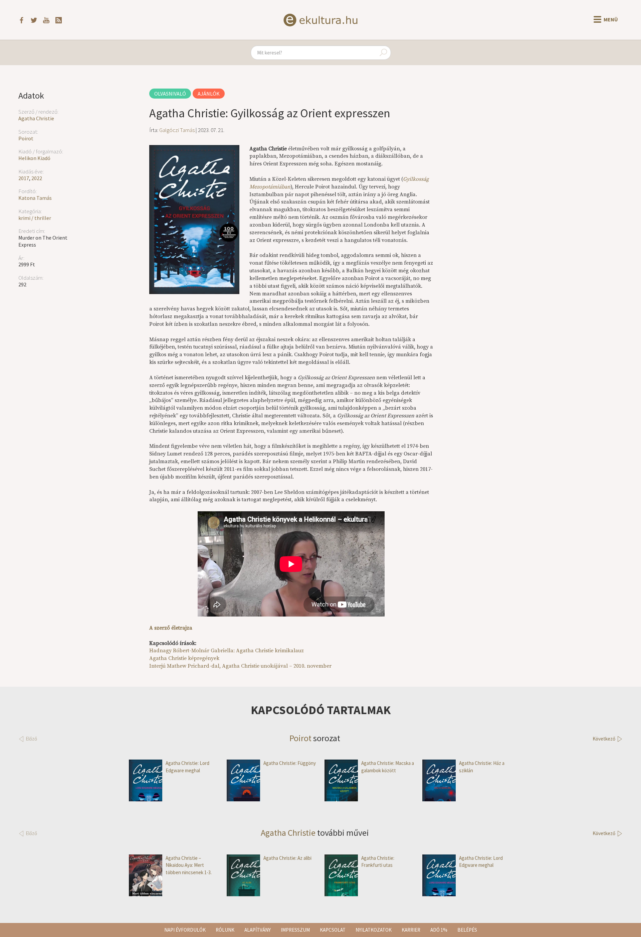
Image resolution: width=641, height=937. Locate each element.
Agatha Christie (36, 118)
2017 (23, 178)
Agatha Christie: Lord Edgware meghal (187, 766)
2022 (36, 178)
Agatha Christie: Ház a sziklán (481, 766)
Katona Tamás (35, 197)
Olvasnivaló (170, 93)
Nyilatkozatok (374, 930)
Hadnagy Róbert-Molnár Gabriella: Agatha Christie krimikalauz (226, 650)
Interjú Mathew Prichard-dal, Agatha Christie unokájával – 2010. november (240, 666)
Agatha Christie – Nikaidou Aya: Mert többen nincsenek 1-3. (189, 865)
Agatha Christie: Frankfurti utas (377, 861)
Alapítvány (257, 930)
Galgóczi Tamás (177, 130)
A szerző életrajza (170, 628)
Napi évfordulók (185, 930)
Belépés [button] (467, 930)
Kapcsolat (333, 930)
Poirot (25, 138)
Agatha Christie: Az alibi (287, 858)
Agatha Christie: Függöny (289, 763)
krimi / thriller (34, 218)
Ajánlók (209, 93)
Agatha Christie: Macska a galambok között (387, 766)
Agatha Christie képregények (184, 658)
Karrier (411, 930)
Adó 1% (438, 930)
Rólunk (225, 930)
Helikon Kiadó (34, 158)
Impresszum (295, 930)
